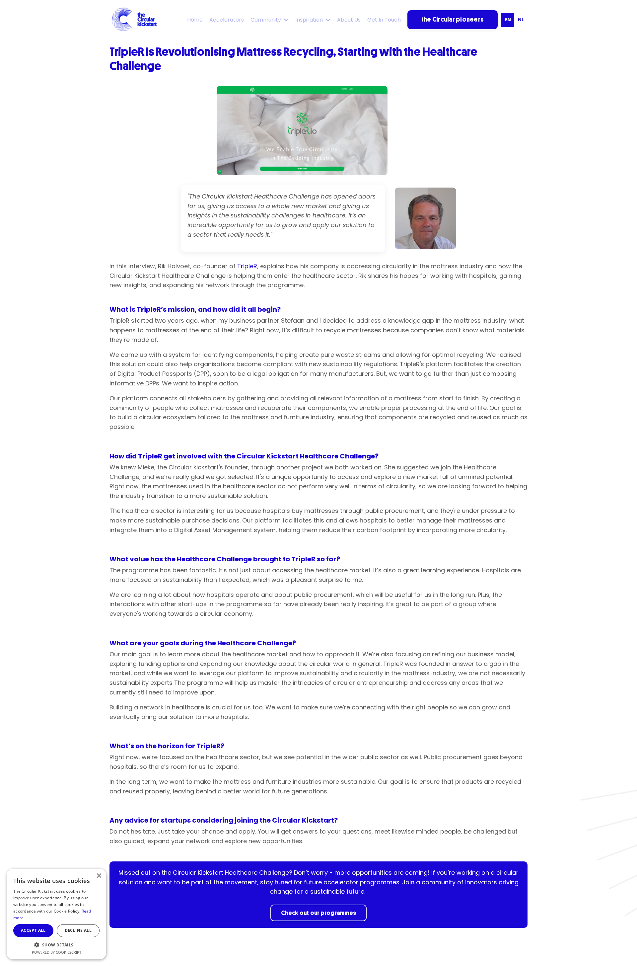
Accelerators (226, 20)
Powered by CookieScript (56, 952)
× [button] (98, 875)
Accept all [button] (33, 930)
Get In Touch (384, 20)
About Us (349, 20)
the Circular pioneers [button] (452, 19)
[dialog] (56, 914)
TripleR (247, 266)
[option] (521, 20)
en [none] (508, 19)
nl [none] (521, 19)
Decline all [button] (78, 930)
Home (195, 20)
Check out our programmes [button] (318, 913)
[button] (56, 944)
